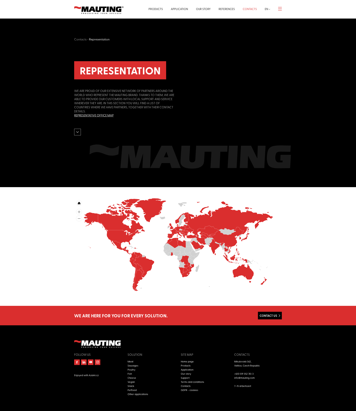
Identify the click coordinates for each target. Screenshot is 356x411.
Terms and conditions (192, 381)
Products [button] (156, 9)
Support (185, 377)
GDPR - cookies (189, 390)
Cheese (132, 377)
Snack (131, 385)
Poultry (131, 369)
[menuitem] (183, 235)
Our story (186, 373)
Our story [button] (203, 9)
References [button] (227, 9)
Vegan (131, 381)
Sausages (133, 365)
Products (186, 365)
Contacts (80, 39)
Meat (130, 361)
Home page (187, 361)
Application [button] (179, 9)
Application (187, 369)
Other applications (138, 394)
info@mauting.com (244, 377)
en (267, 9)
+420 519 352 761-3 (244, 373)
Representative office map (94, 115)
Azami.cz (94, 375)
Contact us (268, 315)
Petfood (132, 390)
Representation (99, 39)
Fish (130, 373)
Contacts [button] (250, 9)
